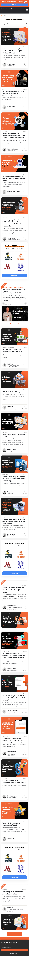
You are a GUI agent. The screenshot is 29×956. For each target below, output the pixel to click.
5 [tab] (18, 323)
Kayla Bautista (11, 669)
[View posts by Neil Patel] (4, 365)
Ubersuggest (14, 366)
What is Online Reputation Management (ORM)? (11, 824)
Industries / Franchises (8, 347)
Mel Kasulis (10, 838)
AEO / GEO (4, 131)
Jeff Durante (11, 534)
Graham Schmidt (12, 710)
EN (17, 10)
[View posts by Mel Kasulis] (4, 839)
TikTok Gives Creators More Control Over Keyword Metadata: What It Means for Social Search (14, 655)
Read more (9, 947)
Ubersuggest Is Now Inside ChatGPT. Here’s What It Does (12, 739)
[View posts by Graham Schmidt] (4, 712)
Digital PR (4, 821)
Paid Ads (4, 46)
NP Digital (16, 365)
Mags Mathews (12, 492)
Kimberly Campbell (13, 149)
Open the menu (27, 10)
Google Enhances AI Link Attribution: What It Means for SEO (14, 782)
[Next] (25, 303)
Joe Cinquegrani (12, 796)
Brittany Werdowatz (13, 191)
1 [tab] (10, 323)
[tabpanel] (14, 301)
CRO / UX (4, 432)
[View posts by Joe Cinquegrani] (4, 797)
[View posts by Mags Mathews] (4, 493)
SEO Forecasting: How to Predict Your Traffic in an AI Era (13, 92)
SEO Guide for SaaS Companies (13, 392)
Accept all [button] (14, 950)
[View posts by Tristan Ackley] (4, 450)
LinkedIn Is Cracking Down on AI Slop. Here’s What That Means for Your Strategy (13, 479)
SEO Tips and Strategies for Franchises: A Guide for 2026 (12, 350)
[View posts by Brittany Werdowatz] (4, 192)
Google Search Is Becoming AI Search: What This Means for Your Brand (13, 178)
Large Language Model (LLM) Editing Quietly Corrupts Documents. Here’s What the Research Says (12, 223)
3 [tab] (14, 323)
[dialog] (14, 948)
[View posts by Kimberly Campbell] (4, 150)
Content (4, 217)
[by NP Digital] (9, 11)
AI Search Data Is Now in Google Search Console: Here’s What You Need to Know (13, 521)
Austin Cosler (11, 238)
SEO (3, 89)
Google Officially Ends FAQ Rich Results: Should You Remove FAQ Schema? (13, 698)
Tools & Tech (5, 585)
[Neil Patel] (6, 9)
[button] (14, 953)
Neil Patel (10, 364)
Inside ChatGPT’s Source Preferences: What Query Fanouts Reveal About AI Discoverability (13, 136)
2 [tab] (12, 323)
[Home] (1, 15)
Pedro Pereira (11, 606)
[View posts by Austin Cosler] (4, 239)
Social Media (5, 474)
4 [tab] (16, 323)
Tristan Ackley (11, 449)
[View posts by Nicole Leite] (4, 65)
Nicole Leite (11, 64)
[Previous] (3, 303)
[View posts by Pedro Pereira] (4, 607)
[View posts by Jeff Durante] (4, 535)
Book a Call (14, 275)
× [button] (27, 941)
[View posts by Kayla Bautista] (4, 669)
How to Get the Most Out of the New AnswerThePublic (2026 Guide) (13, 590)
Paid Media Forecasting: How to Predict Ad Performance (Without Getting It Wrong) (13, 51)
